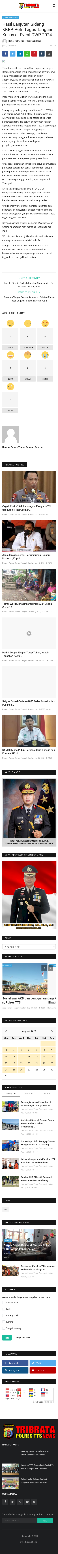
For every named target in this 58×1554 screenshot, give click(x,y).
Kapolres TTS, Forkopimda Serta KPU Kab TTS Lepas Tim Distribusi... (37, 1467)
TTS (5, 1209)
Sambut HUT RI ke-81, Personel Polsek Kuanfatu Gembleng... (36, 1179)
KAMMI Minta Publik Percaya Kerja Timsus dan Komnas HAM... (28, 752)
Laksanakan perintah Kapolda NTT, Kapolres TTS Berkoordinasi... (38, 1161)
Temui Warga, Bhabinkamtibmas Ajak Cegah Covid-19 (27, 605)
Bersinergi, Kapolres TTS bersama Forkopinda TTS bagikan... (38, 1268)
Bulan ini (29, 1093)
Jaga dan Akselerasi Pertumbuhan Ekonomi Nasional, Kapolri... (26, 557)
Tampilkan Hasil (22, 1337)
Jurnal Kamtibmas (11, 18)
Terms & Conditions (28, 1541)
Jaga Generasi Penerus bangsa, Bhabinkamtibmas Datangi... (24, 1000)
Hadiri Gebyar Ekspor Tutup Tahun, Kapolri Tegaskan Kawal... (25, 654)
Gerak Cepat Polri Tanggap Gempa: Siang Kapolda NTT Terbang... (38, 1143)
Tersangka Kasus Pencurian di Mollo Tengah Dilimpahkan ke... (36, 1104)
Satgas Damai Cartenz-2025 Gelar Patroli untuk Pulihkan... (28, 703)
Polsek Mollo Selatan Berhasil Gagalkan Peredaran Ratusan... (35, 1481)
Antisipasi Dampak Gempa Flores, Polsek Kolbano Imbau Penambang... (37, 1123)
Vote (7, 1337)
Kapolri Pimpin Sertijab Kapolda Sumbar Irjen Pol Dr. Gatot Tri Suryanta (29, 285)
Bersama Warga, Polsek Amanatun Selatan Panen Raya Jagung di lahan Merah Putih (29, 299)
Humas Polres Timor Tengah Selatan (25, 41)
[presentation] (44, 968)
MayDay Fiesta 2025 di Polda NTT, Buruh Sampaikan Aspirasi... (36, 1453)
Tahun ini (46, 1093)
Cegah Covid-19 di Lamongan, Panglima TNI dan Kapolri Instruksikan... (26, 508)
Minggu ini (11, 1093)
